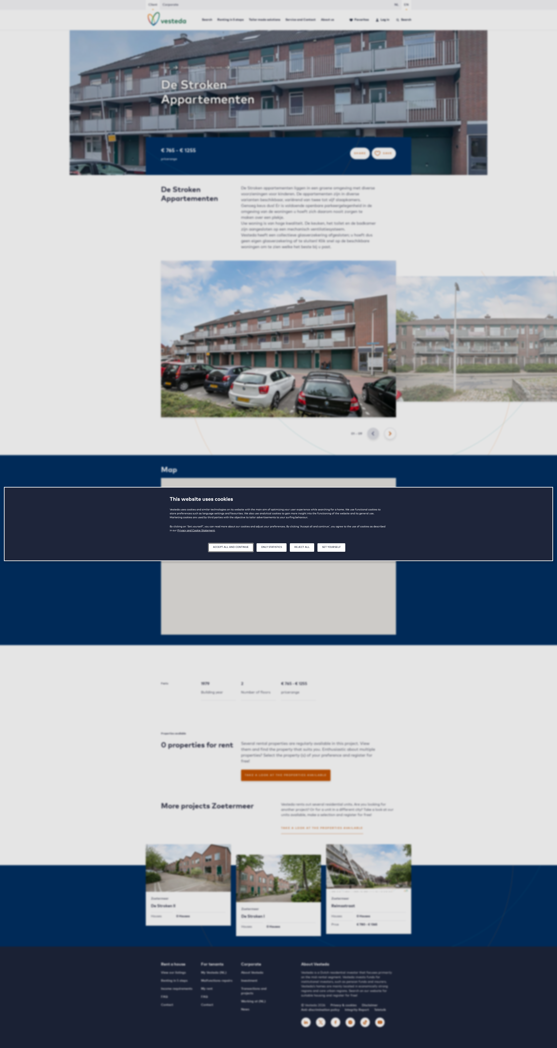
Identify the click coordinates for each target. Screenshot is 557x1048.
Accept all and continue (231, 547)
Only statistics (271, 547)
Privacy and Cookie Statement (196, 530)
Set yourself (331, 547)
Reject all (302, 547)
